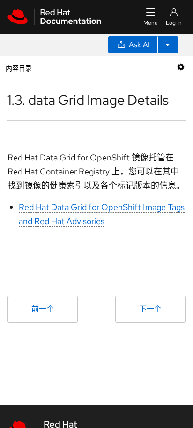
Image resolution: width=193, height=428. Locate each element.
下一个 (150, 309)
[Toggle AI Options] (167, 44)
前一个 (42, 309)
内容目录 (18, 68)
